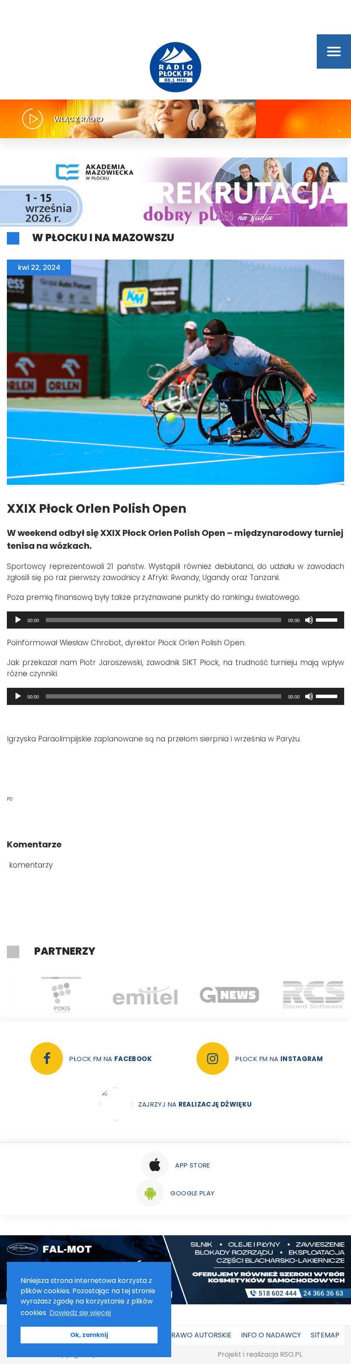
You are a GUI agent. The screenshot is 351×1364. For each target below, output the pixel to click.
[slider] (328, 619)
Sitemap (325, 1335)
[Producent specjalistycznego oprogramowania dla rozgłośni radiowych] (218, 994)
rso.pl (291, 1354)
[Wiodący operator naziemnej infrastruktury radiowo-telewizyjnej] (133, 994)
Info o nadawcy (271, 1335)
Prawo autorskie (199, 1335)
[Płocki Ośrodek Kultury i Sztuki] (49, 994)
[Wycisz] (309, 620)
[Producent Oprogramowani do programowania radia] (302, 994)
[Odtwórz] (18, 620)
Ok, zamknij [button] (89, 1335)
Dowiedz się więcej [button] (80, 1313)
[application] (175, 620)
